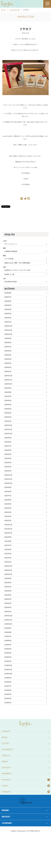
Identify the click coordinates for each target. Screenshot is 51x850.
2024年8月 (7, 392)
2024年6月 (7, 400)
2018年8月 (7, 682)
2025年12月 (8, 326)
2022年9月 (7, 487)
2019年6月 (7, 640)
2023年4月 (7, 458)
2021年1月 (7, 562)
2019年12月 (8, 616)
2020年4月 (7, 599)
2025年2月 (7, 367)
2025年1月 (7, 371)
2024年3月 (7, 413)
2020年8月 (7, 582)
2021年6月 (7, 549)
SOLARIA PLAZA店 (10, 282)
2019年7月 (7, 636)
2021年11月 (8, 529)
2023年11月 (8, 429)
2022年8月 (7, 491)
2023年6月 (7, 450)
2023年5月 (7, 454)
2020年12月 (8, 566)
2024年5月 (7, 404)
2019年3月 (7, 653)
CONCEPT (6, 731)
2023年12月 (8, 425)
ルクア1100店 (8, 259)
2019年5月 (7, 645)
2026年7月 (7, 297)
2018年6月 (7, 690)
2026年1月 (7, 322)
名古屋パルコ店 (9, 274)
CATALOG (6, 755)
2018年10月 (8, 674)
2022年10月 (8, 483)
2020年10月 (8, 574)
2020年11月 (8, 570)
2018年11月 (8, 669)
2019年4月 (7, 649)
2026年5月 (7, 305)
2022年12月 (8, 475)
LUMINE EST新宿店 (10, 251)
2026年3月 (7, 313)
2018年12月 (8, 665)
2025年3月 (7, 363)
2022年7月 (7, 496)
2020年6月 (7, 591)
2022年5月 (7, 504)
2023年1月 (7, 471)
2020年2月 (7, 607)
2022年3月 (7, 512)
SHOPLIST (6, 768)
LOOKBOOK (7, 749)
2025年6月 (7, 351)
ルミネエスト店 (14, 10)
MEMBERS (6, 774)
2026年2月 (7, 318)
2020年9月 (7, 578)
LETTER (5, 743)
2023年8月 (7, 442)
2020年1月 (7, 611)
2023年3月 (7, 462)
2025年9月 (7, 338)
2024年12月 (8, 376)
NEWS (4, 737)
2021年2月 (7, 558)
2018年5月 (7, 694)
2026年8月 (7, 293)
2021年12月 (8, 525)
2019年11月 (8, 620)
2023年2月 (7, 467)
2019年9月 (7, 628)
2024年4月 (7, 409)
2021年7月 (7, 545)
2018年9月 (7, 678)
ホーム (3, 10)
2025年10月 (8, 334)
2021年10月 (8, 533)
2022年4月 (7, 508)
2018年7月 (7, 686)
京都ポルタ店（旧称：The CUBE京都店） (17, 263)
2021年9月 (7, 537)
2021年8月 (7, 541)
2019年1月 (7, 661)
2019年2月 (7, 657)
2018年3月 (7, 702)
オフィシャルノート (10, 244)
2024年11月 (8, 380)
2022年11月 (8, 479)
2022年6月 (7, 500)
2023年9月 (7, 438)
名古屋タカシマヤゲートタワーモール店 (17, 270)
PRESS (5, 761)
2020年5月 (7, 595)
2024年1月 (7, 421)
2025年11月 (8, 330)
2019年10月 (8, 624)
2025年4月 (7, 359)
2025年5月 (7, 355)
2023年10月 (8, 433)
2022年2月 (7, 516)
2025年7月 (7, 347)
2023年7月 (7, 446)
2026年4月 (7, 309)
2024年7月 (7, 396)
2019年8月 (7, 632)
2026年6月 (7, 301)
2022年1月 (7, 520)
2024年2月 (7, 417)
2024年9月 (7, 388)
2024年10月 (8, 384)
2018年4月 (7, 698)
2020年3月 (7, 603)
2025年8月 (7, 342)
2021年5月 (7, 553)
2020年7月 (7, 587)
